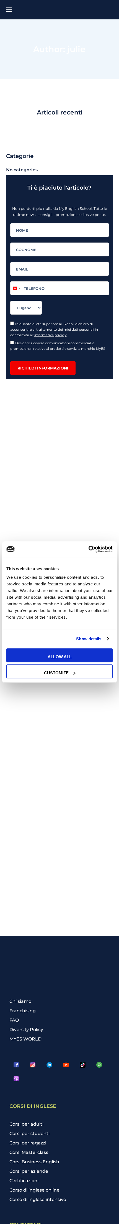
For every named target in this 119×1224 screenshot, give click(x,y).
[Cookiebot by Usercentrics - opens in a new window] (88, 549)
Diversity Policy (26, 1029)
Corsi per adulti (26, 1124)
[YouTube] (66, 1065)
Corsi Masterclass (28, 1152)
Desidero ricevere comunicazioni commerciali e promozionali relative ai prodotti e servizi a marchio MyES (58, 346)
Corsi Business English (34, 1161)
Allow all (60, 656)
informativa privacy (50, 335)
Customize (56, 672)
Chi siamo (20, 1001)
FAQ (14, 1020)
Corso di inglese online (34, 1190)
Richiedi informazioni (42, 368)
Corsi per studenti (29, 1133)
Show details (88, 638)
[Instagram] (33, 1065)
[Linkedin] (49, 1065)
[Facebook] (16, 1065)
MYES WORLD (25, 1039)
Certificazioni (23, 1180)
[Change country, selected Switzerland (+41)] (16, 288)
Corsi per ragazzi (27, 1143)
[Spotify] (99, 1065)
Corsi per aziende (28, 1171)
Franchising (22, 1010)
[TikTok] (83, 1065)
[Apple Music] (16, 1079)
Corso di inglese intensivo (37, 1199)
